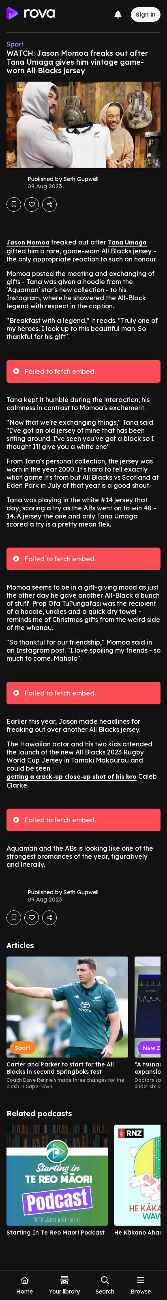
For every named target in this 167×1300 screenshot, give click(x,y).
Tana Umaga (127, 242)
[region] (83, 1023)
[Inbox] (118, 14)
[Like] (31, 204)
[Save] (13, 204)
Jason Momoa (27, 242)
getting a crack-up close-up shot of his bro (71, 776)
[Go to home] (30, 14)
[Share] (49, 204)
